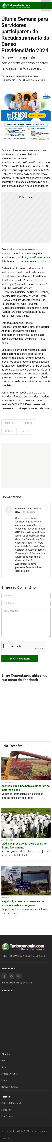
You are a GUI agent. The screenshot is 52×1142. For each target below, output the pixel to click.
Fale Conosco (7, 1116)
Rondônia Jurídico (9, 1087)
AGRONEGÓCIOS (7, 782)
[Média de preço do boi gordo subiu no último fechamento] (26, 823)
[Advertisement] (26, 465)
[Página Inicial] (15, 5)
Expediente (6, 1110)
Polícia (4, 1080)
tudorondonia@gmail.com (20, 983)
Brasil (25, 431)
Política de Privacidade (11, 1103)
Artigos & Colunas (9, 1074)
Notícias (28, 422)
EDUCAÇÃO (5, 898)
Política (9, 431)
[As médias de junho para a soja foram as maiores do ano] (26, 765)
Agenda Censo (33, 257)
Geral (3, 1067)
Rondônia (10, 422)
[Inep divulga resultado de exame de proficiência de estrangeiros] (26, 880)
